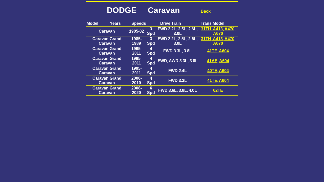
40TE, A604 (218, 71)
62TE (218, 90)
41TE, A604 (218, 51)
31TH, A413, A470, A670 (218, 31)
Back (206, 11)
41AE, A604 (218, 61)
